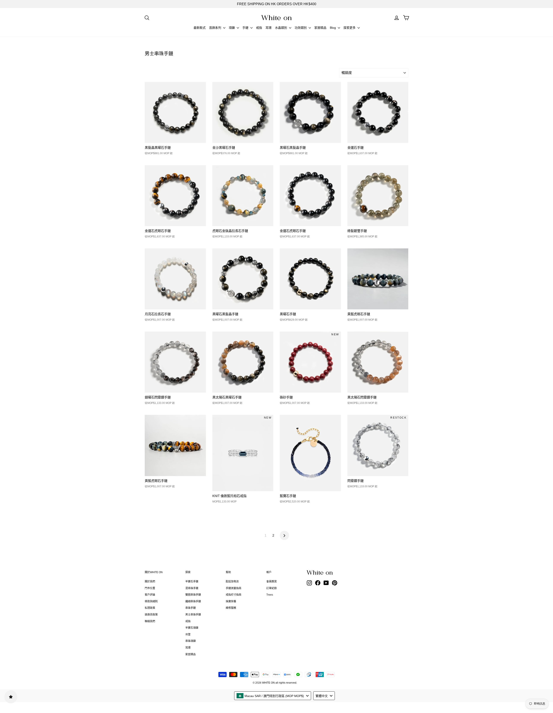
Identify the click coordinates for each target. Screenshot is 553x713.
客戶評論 (150, 594)
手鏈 (245, 27)
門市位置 (150, 588)
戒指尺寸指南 (233, 594)
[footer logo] (330, 572)
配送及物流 (232, 581)
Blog (333, 27)
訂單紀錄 (271, 588)
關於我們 (150, 581)
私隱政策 (150, 607)
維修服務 (231, 607)
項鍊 (232, 27)
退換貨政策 (151, 614)
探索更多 (349, 27)
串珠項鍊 (190, 641)
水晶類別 (281, 27)
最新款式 (200, 27)
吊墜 (188, 634)
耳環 (268, 27)
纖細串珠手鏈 (193, 601)
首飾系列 (215, 27)
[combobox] (272, 695)
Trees (269, 594)
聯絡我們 (150, 621)
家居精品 (320, 27)
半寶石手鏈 (191, 581)
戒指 (259, 27)
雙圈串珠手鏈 (193, 594)
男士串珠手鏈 (193, 614)
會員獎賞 (271, 581)
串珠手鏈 (190, 607)
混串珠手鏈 (191, 588)
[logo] (276, 17)
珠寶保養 (231, 601)
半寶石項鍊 (191, 627)
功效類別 (301, 27)
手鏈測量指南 (233, 588)
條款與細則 (151, 601)
